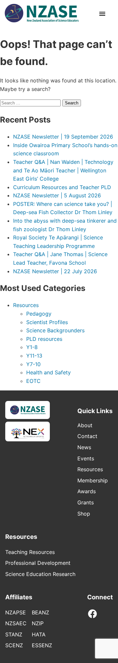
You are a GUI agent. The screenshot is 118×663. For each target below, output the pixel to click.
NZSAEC (16, 623)
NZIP (38, 623)
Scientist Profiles (47, 322)
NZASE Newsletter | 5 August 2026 (57, 195)
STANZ (13, 634)
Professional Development (37, 563)
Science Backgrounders (55, 330)
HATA (39, 634)
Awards (86, 491)
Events (85, 458)
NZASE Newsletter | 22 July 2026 (55, 271)
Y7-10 (33, 364)
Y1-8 (32, 347)
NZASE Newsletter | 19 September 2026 (63, 136)
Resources (26, 305)
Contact (87, 436)
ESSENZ (42, 645)
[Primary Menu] (102, 14)
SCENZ (14, 645)
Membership (92, 480)
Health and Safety (48, 372)
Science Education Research (40, 574)
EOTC (33, 381)
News (84, 447)
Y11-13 (34, 355)
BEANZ (40, 612)
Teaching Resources (30, 552)
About (84, 425)
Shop (83, 513)
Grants (85, 502)
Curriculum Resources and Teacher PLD (62, 187)
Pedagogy (38, 313)
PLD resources (44, 339)
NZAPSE (15, 612)
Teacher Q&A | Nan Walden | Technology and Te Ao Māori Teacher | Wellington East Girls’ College (63, 170)
